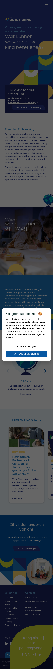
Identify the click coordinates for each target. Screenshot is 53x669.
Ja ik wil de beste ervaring (26, 354)
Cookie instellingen (26, 346)
